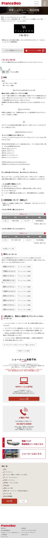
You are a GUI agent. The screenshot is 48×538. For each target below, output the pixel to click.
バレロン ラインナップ (8, 21)
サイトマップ (4, 536)
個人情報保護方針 (5, 530)
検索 (44, 5)
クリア (23, 501)
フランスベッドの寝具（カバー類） (33, 19)
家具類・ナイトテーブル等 (11, 482)
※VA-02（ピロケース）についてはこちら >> (14, 162)
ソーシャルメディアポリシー (28, 532)
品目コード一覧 (9, 248)
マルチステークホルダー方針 (28, 530)
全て (5, 469)
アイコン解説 (15, 71)
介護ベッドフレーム (9, 480)
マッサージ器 (7, 493)
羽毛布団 (6, 485)
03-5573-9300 (24, 424)
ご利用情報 (4, 534)
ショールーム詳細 (25, 266)
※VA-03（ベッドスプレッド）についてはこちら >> (16, 164)
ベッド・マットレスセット (11, 477)
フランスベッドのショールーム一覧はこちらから (20, 345)
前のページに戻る (24, 351)
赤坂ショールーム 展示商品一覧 (10, 19)
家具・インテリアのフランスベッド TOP (13, 17)
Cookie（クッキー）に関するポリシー (10, 532)
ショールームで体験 (34, 50)
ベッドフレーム (8, 472)
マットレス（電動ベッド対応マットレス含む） (16, 474)
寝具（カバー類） (8, 488)
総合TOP (3, 528)
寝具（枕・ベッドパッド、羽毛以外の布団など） (16, 490)
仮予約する (23, 399)
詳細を (21, 214)
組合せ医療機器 (8, 496)
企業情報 (23, 528)
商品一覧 (4, 466)
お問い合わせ (24, 534)
